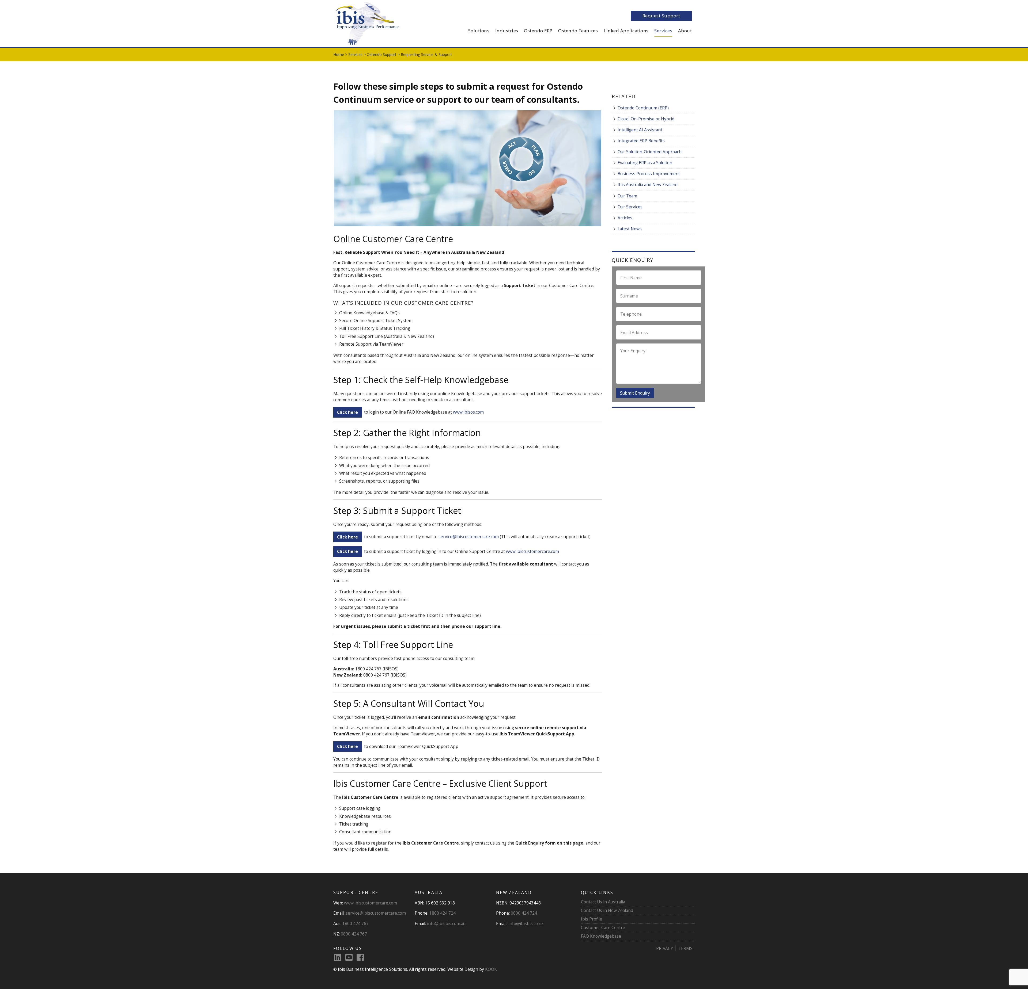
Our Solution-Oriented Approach (650, 152)
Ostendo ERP (538, 31)
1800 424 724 (442, 913)
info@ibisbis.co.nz (525, 923)
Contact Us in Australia (603, 902)
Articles (625, 218)
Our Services (630, 207)
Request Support (661, 16)
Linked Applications (626, 31)
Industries (506, 31)
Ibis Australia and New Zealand (648, 185)
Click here (347, 746)
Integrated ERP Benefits (641, 141)
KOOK (491, 969)
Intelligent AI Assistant (640, 130)
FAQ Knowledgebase (601, 936)
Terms (685, 948)
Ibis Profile (591, 919)
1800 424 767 (355, 923)
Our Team (627, 196)
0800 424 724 (524, 913)
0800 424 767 (354, 934)
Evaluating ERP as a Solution (645, 163)
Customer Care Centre (603, 927)
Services (663, 31)
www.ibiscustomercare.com (532, 551)
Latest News (630, 229)
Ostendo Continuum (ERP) (643, 108)
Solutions (479, 31)
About (685, 31)
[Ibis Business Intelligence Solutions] (366, 23)
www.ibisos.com (468, 412)
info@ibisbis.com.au (446, 923)
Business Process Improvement (649, 174)
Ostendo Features (578, 31)
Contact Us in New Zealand (607, 910)
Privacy (664, 948)
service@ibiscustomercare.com (469, 537)
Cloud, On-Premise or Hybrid (646, 119)
